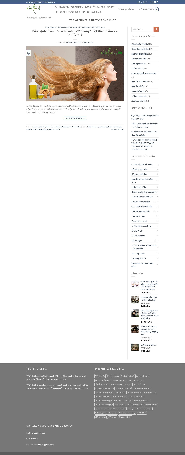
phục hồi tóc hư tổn (53, 129)
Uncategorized (137, 253)
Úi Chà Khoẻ (136, 231)
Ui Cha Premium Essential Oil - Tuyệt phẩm (143, 247)
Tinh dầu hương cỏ (134, 392)
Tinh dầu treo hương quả (104, 405)
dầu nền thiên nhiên (139, 53)
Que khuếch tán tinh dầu (141, 206)
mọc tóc (115, 127)
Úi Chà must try (138, 235)
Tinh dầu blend (119, 392)
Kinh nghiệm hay (138, 63)
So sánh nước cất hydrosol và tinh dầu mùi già (144, 133)
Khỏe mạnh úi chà (52, 27)
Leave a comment (117, 129)
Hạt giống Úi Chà (138, 187)
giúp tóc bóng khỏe (105, 127)
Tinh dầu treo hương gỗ (122, 401)
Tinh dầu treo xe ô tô (122, 405)
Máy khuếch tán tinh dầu (142, 196)
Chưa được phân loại (140, 49)
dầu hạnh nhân (93, 127)
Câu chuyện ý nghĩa (139, 44)
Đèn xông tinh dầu (139, 174)
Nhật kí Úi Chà (66, 27)
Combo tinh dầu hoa (102, 380)
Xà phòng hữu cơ (138, 101)
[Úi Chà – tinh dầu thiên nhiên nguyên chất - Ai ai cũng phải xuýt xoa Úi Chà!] (39, 9)
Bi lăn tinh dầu (100, 376)
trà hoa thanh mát (138, 96)
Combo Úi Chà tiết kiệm (141, 164)
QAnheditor (88, 42)
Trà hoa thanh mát (139, 221)
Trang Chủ (64, 7)
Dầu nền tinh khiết (139, 169)
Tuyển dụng (74, 12)
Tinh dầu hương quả (119, 396)
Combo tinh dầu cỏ (127, 376)
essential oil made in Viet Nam (142, 180)
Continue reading (75, 118)
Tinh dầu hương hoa (102, 396)
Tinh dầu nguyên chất (140, 211)
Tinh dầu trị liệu (138, 216)
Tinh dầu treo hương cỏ (103, 401)
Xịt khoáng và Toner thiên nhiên (142, 265)
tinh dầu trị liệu (98, 27)
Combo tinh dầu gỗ (142, 376)
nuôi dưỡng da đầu (39, 129)
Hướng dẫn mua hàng (95, 7)
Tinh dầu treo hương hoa (141, 401)
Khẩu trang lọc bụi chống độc (144, 192)
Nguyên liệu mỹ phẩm (140, 201)
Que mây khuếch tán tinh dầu (143, 73)
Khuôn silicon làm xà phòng (104, 388)
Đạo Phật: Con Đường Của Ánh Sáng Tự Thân (145, 117)
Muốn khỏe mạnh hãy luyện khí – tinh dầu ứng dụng (144, 125)
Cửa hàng (111, 7)
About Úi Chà (77, 7)
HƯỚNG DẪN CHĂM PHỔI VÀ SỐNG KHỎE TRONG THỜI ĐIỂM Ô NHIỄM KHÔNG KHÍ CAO (144, 145)
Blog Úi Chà (61, 12)
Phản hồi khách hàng (91, 12)
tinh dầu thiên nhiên (81, 27)
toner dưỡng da (138, 91)
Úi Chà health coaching (141, 226)
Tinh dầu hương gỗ (149, 392)
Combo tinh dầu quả (118, 380)
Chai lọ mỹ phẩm (113, 376)
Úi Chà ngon (136, 240)
